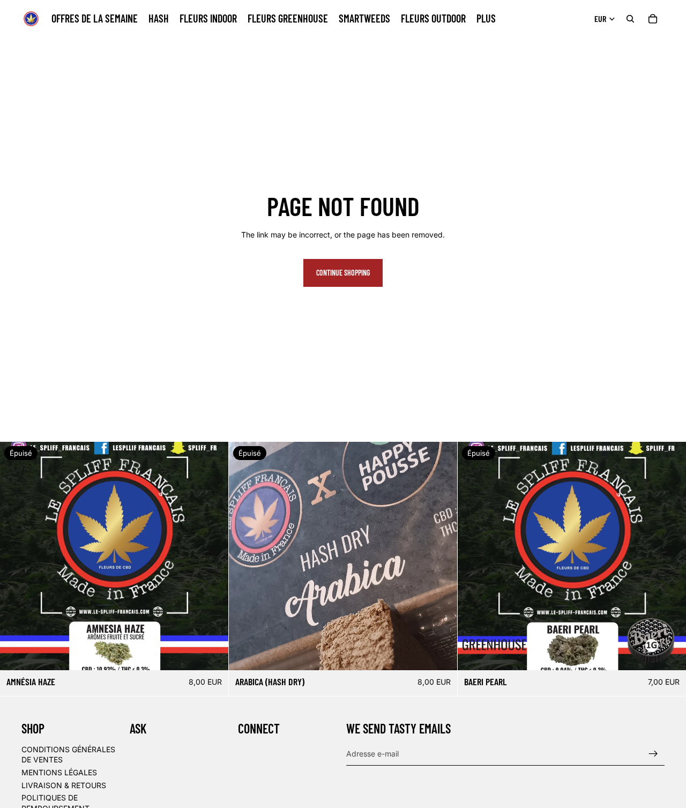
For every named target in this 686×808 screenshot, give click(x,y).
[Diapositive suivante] (441, 556)
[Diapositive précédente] (245, 556)
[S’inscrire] (653, 753)
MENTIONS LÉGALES (59, 772)
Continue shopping (343, 272)
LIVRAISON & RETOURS (63, 784)
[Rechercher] (630, 19)
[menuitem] (486, 19)
